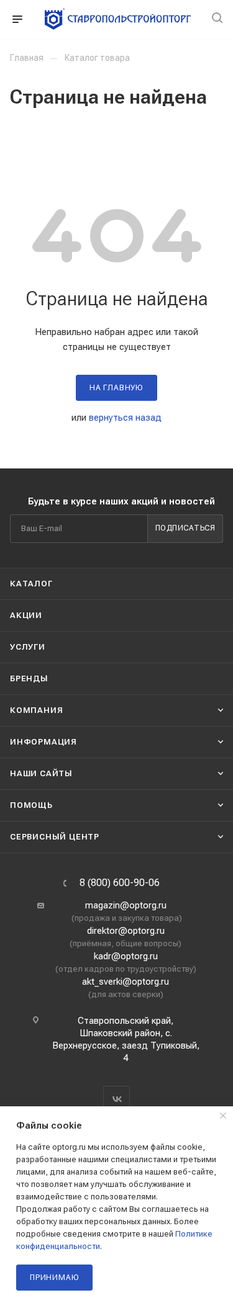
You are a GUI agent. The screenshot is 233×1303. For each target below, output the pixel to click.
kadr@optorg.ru (126, 956)
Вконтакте (116, 1099)
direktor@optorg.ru (126, 930)
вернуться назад (125, 417)
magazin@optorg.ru (126, 905)
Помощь (31, 805)
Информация (43, 741)
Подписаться (185, 528)
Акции (26, 615)
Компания (36, 710)
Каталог (31, 583)
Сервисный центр (54, 836)
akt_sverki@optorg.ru (125, 981)
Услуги (27, 647)
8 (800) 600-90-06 (120, 883)
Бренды (29, 678)
